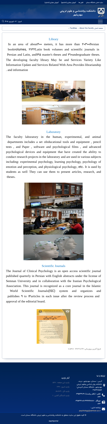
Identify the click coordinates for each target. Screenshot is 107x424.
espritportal (53, 421)
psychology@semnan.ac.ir (90, 410)
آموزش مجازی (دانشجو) (68, 2)
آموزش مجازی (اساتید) (52, 2)
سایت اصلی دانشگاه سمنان (94, 2)
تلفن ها (81, 2)
